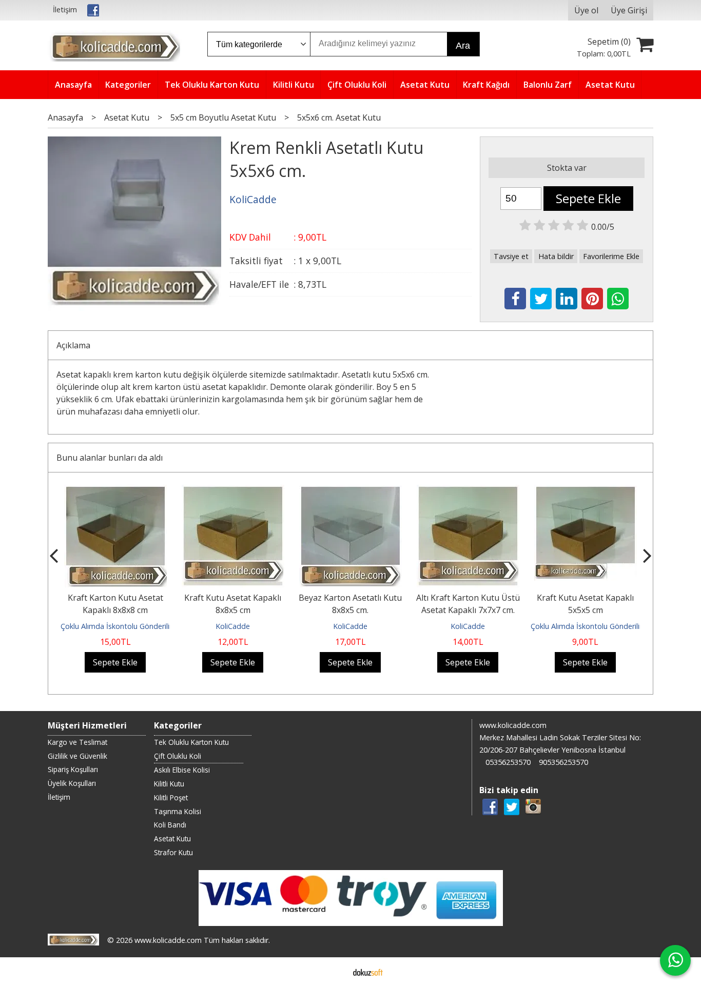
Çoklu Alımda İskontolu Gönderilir (116, 626)
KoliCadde (233, 626)
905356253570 (563, 762)
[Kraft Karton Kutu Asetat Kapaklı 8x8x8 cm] (115, 491)
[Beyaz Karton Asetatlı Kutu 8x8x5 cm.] (350, 491)
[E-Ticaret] (368, 971)
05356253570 (508, 762)
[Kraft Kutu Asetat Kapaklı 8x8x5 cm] (233, 491)
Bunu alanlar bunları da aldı (109, 457)
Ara (463, 46)
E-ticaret (334, 971)
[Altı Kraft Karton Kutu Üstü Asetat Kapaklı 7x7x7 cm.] (468, 491)
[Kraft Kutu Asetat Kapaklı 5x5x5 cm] (585, 491)
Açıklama (73, 345)
